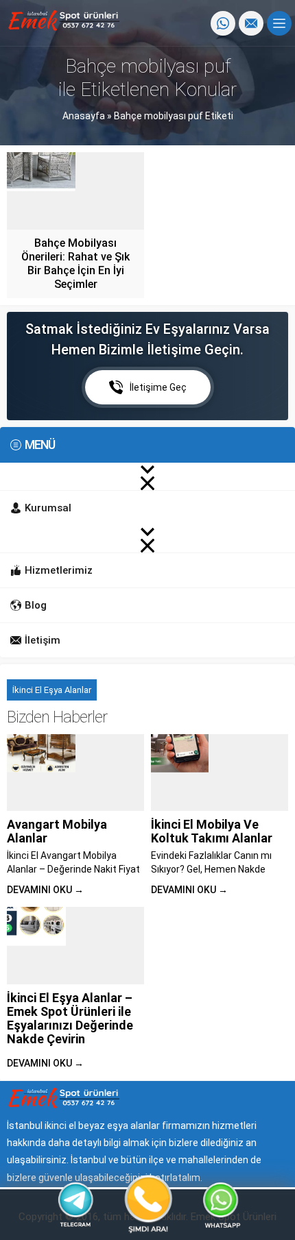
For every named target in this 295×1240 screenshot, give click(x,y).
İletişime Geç (158, 387)
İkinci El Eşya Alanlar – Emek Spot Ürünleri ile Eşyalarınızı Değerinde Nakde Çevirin (70, 1018)
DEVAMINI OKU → (45, 889)
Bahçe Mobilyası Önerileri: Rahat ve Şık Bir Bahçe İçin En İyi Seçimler (75, 263)
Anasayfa (83, 115)
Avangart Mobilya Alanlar (57, 831)
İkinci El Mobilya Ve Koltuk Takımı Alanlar (211, 831)
